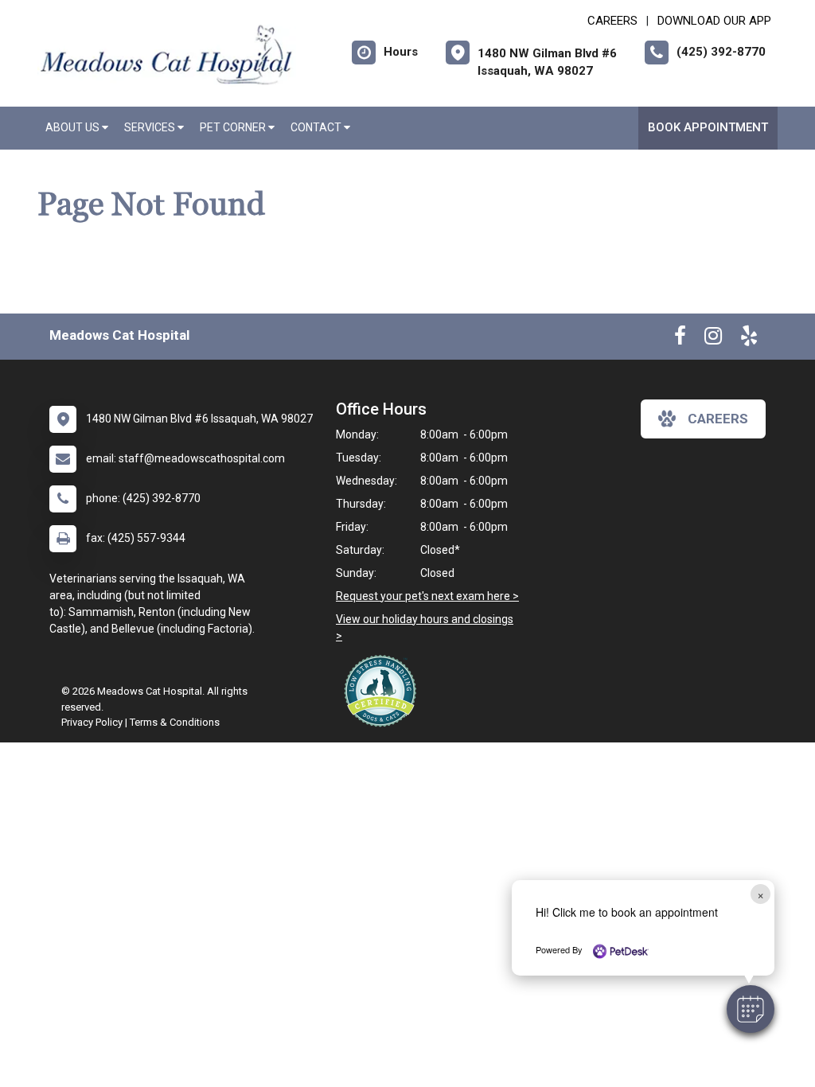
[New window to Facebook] (680, 339)
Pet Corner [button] (234, 127)
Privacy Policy (92, 722)
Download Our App (714, 21)
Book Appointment (708, 127)
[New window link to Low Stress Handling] (383, 691)
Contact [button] (317, 127)
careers (718, 419)
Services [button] (150, 127)
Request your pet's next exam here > (427, 596)
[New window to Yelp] (749, 339)
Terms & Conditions (175, 722)
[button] (750, 1009)
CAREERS (612, 21)
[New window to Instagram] (713, 339)
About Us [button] (73, 127)
